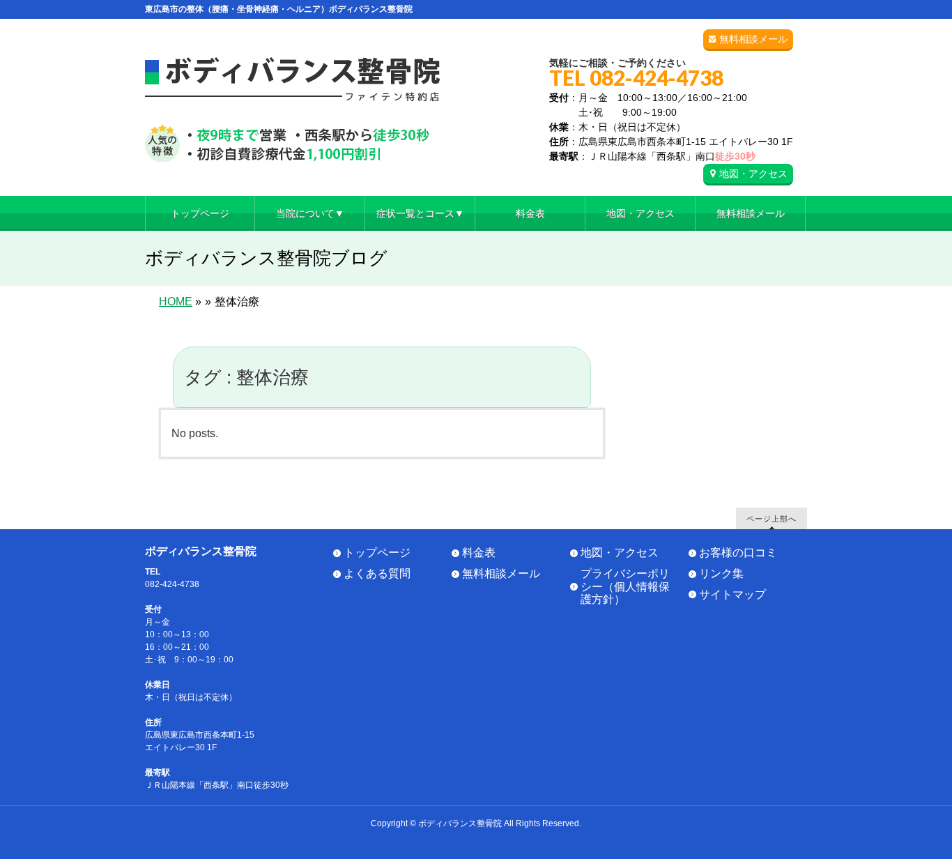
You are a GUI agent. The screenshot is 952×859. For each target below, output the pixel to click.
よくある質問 (377, 573)
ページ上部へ (771, 518)
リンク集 (721, 573)
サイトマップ (732, 594)
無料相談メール (753, 39)
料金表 (479, 552)
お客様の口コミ (738, 552)
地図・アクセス (753, 173)
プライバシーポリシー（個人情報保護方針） (625, 586)
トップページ (377, 552)
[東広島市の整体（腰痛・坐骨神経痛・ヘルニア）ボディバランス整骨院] (292, 146)
